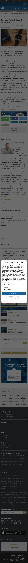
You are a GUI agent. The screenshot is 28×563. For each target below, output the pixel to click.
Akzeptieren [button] (14, 293)
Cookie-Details (7, 300)
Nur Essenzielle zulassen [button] (14, 296)
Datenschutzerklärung (15, 300)
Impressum (22, 300)
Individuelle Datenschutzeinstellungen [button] (14, 298)
